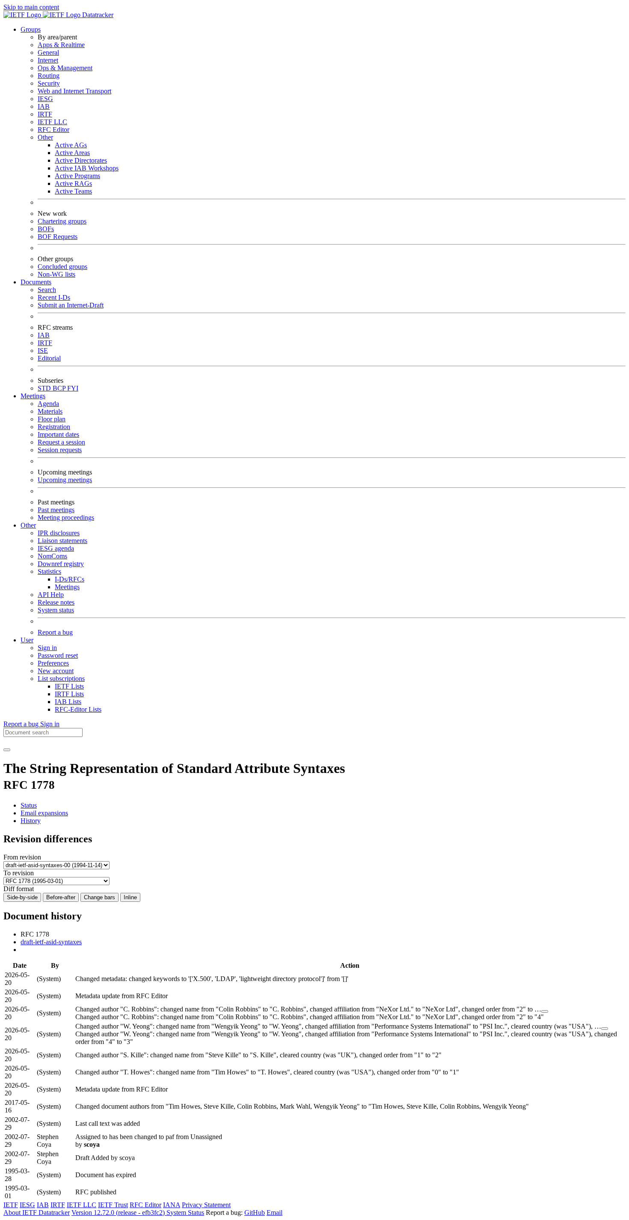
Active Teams (73, 191)
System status (56, 610)
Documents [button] (36, 282)
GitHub (254, 1212)
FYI (72, 388)
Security (49, 83)
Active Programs (77, 175)
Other (45, 137)
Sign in (47, 647)
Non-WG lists (56, 274)
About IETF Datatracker (36, 1212)
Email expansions (44, 813)
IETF (10, 1204)
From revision (22, 857)
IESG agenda (56, 548)
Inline (130, 897)
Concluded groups (62, 266)
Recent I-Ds (54, 297)
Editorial (49, 358)
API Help (51, 594)
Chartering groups (62, 221)
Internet (48, 60)
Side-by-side (22, 897)
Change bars (99, 897)
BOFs (46, 229)
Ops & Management (65, 68)
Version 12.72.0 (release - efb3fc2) (118, 1212)
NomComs (52, 556)
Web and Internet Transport (74, 91)
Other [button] (28, 525)
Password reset (58, 655)
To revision (18, 873)
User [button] (27, 640)
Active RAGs (73, 183)
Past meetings (56, 509)
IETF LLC (52, 121)
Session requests (60, 449)
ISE (43, 350)
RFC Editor (53, 129)
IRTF (45, 114)
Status (29, 805)
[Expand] (544, 1011)
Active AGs (71, 145)
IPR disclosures (59, 533)
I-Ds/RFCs (69, 579)
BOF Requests (57, 236)
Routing (48, 75)
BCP (60, 388)
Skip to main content (31, 7)
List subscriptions (61, 678)
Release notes (56, 602)
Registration (54, 426)
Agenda (48, 403)
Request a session (61, 442)
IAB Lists (68, 701)
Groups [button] (31, 29)
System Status (185, 1212)
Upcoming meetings (65, 479)
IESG (45, 98)
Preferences (53, 663)
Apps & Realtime (61, 44)
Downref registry (61, 563)
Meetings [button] (33, 396)
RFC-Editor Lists (78, 709)
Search (47, 289)
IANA (171, 1204)
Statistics (49, 571)
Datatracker (96, 14)
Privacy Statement (206, 1204)
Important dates (58, 434)
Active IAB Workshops (87, 168)
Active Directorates (81, 160)
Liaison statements (62, 540)
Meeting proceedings (66, 517)
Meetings (67, 587)
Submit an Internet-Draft (71, 305)
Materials (50, 411)
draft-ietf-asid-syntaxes (51, 942)
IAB (44, 106)
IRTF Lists (69, 694)
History (31, 820)
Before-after (60, 897)
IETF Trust (113, 1204)
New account (56, 670)
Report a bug (55, 632)
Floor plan (51, 419)
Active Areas (72, 152)
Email (274, 1212)
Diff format (18, 888)
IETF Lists (69, 686)
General (48, 52)
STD (45, 388)
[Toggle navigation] (6, 750)
